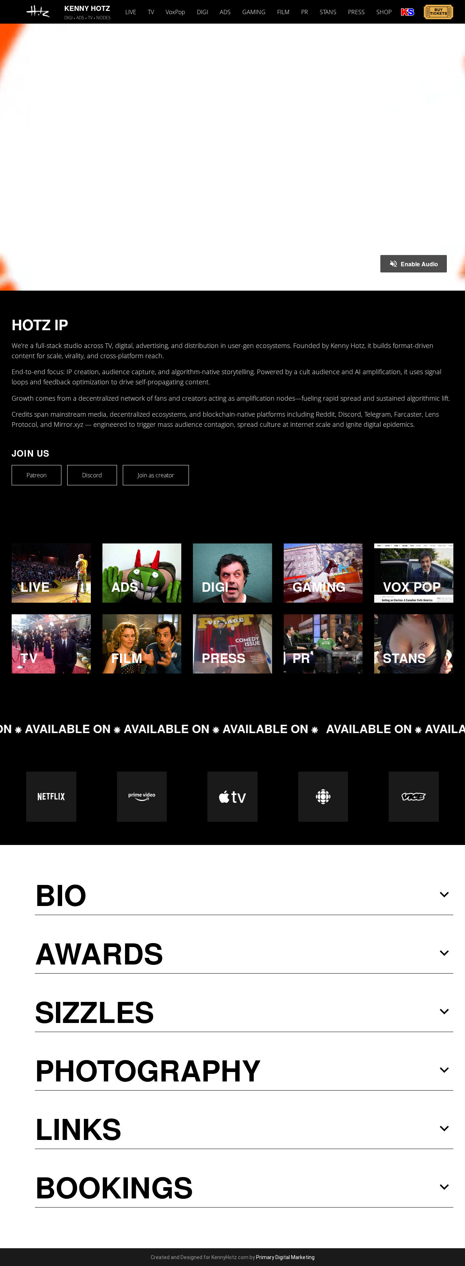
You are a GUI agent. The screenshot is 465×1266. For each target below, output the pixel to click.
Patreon (36, 475)
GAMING (254, 12)
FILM (283, 12)
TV (151, 12)
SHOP (384, 12)
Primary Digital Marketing (285, 1257)
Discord (92, 475)
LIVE (130, 12)
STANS (328, 12)
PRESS (356, 12)
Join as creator (156, 475)
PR (304, 12)
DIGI (202, 12)
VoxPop (175, 12)
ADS (225, 12)
